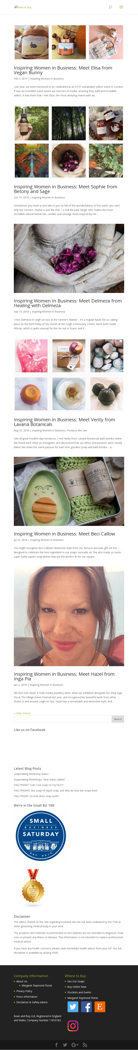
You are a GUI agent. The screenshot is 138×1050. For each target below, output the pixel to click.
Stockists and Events (79, 992)
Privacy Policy (24, 991)
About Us (21, 981)
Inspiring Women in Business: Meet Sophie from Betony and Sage (65, 188)
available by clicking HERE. (44, 952)
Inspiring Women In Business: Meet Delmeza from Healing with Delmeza (68, 303)
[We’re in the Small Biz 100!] (40, 861)
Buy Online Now (76, 986)
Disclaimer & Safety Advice (32, 1002)
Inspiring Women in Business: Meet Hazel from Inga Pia (64, 676)
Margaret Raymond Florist (37, 985)
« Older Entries (22, 713)
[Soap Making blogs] (33, 907)
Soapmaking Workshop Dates (31, 774)
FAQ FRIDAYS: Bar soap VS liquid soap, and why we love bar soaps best (55, 790)
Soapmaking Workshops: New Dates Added (39, 779)
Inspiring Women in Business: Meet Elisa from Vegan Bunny (63, 70)
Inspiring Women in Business (47, 78)
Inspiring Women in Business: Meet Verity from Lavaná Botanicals (64, 421)
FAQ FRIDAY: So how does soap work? (36, 796)
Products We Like (77, 430)
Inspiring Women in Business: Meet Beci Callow (64, 533)
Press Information (26, 996)
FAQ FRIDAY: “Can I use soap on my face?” (39, 785)
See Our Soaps (76, 981)
